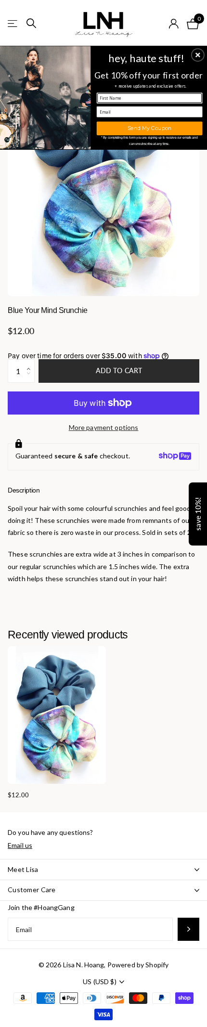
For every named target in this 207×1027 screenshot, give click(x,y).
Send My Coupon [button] (149, 128)
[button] (198, 55)
